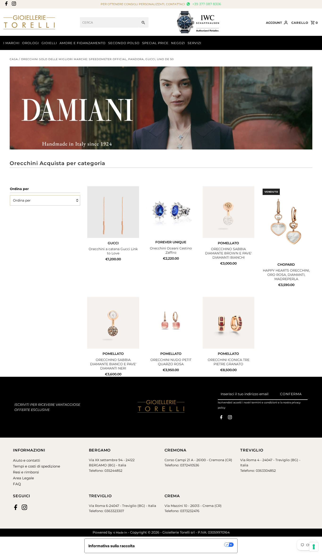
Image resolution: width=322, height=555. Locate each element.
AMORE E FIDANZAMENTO (83, 43)
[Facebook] (6, 4)
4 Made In (120, 532)
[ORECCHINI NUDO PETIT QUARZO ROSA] (171, 323)
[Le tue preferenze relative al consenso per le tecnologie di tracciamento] (313, 546)
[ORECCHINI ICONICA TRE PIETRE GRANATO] (229, 323)
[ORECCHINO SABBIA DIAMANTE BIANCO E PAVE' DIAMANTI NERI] (113, 323)
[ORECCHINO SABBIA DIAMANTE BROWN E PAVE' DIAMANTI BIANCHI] (229, 212)
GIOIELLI (49, 43)
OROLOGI (30, 43)
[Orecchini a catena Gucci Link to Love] (113, 212)
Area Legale (23, 478)
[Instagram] (13, 4)
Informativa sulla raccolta (111, 545)
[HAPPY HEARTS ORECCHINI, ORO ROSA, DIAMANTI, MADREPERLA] (286, 223)
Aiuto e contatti (26, 460)
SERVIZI (194, 43)
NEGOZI (178, 43)
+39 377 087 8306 (206, 4)
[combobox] (109, 22)
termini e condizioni (264, 402)
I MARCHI (11, 43)
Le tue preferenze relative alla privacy (181, 544)
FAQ (17, 484)
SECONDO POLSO (124, 43)
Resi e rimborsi (26, 472)
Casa (14, 59)
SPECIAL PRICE (155, 43)
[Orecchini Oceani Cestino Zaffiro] (171, 211)
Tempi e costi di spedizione (36, 466)
